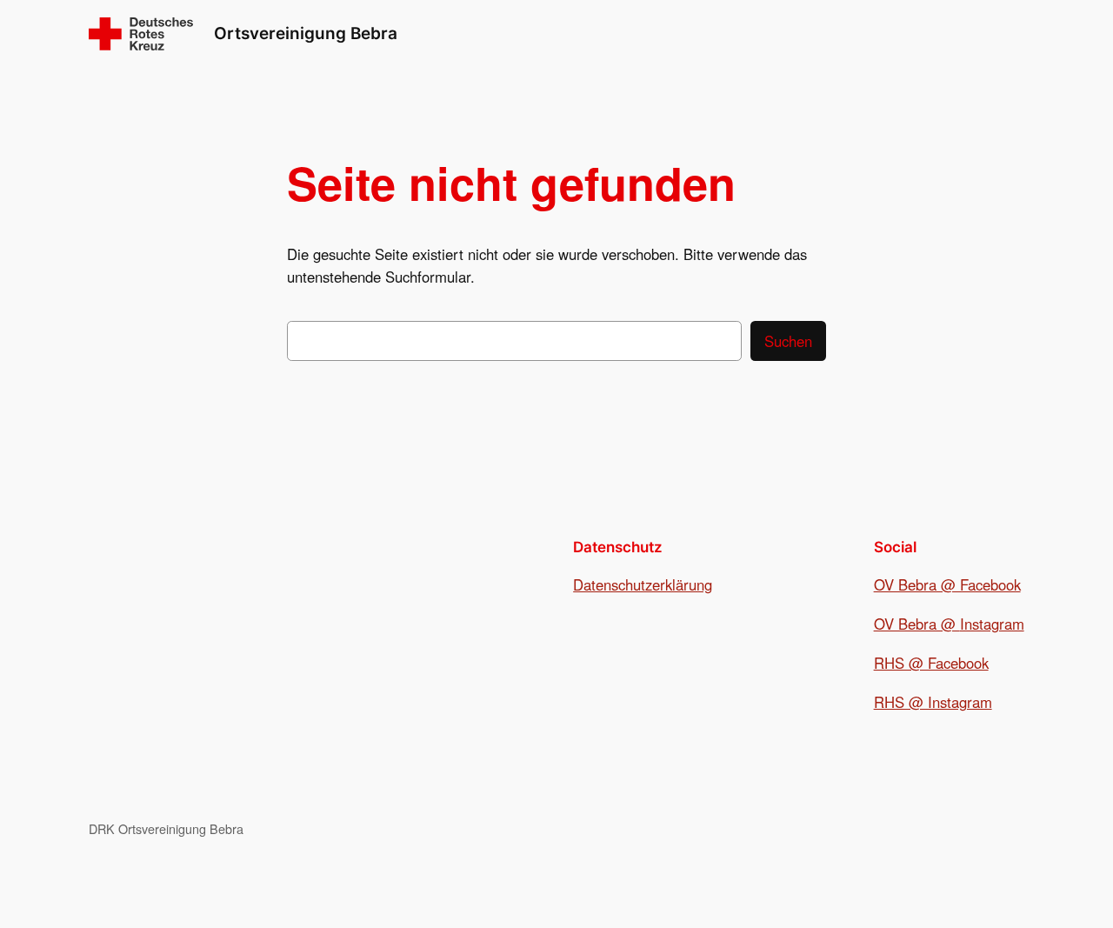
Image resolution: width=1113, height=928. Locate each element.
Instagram (992, 623)
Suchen (788, 340)
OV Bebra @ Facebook (947, 584)
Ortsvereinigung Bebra (305, 33)
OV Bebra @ (917, 623)
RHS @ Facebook (931, 662)
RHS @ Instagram (933, 701)
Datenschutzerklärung (642, 584)
